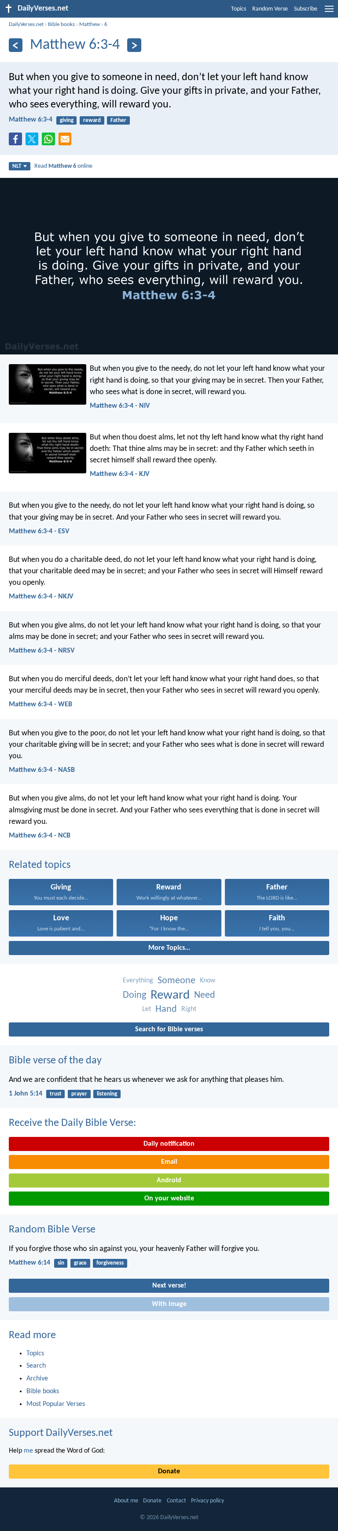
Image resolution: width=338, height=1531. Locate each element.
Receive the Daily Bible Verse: (72, 1123)
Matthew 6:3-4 (30, 119)
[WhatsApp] (50, 140)
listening (107, 1094)
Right (188, 1009)
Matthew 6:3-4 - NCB (39, 835)
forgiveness (110, 1263)
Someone (176, 981)
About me (126, 1501)
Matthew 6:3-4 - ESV (39, 531)
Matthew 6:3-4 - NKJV (41, 596)
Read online (63, 166)
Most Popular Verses (55, 1404)
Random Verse (270, 9)
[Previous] (15, 45)
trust (56, 1094)
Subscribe (305, 9)
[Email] (67, 141)
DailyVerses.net (26, 24)
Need (204, 995)
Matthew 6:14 (29, 1262)
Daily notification (169, 1143)
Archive (37, 1378)
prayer (79, 1094)
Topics (238, 9)
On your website (169, 1198)
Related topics (39, 865)
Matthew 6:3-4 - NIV (120, 405)
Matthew (89, 24)
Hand (166, 1009)
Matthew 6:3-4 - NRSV (41, 650)
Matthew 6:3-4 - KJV (119, 474)
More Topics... (169, 948)
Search (36, 1365)
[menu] (329, 12)
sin (61, 1263)
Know (207, 980)
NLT (16, 166)
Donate (169, 1471)
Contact (176, 1501)
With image (169, 1304)
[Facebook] (17, 141)
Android (169, 1180)
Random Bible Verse (52, 1230)
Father (118, 120)
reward (92, 120)
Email (169, 1162)
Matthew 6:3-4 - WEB (40, 704)
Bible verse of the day (55, 1060)
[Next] (134, 45)
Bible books (61, 24)
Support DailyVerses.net (61, 1433)
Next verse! (169, 1285)
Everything (138, 980)
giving (66, 120)
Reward (170, 995)
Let (146, 1009)
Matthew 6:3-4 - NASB (42, 770)
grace (80, 1263)
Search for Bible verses (169, 1029)
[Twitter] (34, 141)
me (28, 1450)
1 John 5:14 (25, 1093)
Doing (134, 995)
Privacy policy (207, 1501)
